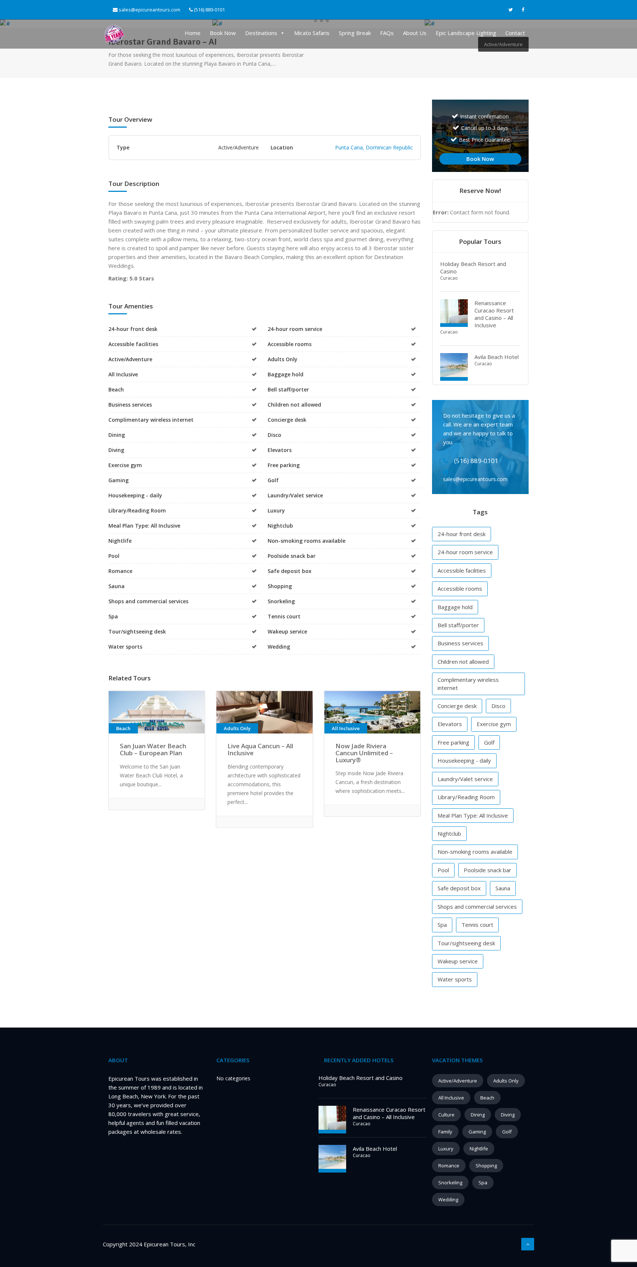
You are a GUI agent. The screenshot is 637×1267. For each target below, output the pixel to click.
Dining (478, 1114)
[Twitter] (510, 10)
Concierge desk (457, 706)
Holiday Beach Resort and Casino (360, 1077)
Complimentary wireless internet (468, 683)
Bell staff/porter (458, 625)
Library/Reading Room (466, 797)
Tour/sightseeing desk (466, 943)
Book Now (223, 33)
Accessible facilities (462, 570)
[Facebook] (523, 10)
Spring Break (355, 33)
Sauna (502, 888)
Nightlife (479, 1148)
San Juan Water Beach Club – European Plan (153, 749)
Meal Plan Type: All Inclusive (473, 815)
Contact (515, 33)
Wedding (448, 1199)
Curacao (449, 278)
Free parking (453, 742)
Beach (487, 1097)
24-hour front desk (461, 534)
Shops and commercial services (477, 906)
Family (445, 1131)
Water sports (455, 979)
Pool (443, 870)
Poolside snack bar (487, 870)
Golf (489, 742)
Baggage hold (455, 607)
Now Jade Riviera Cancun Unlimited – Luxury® (364, 753)
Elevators (450, 724)
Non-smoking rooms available (475, 851)
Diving (508, 1114)
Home (193, 33)
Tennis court (477, 924)
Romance (448, 1165)
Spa (442, 924)
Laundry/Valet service (465, 779)
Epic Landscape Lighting (466, 33)
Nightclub (449, 833)
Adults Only (506, 1080)
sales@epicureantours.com (149, 9)
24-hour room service (465, 552)
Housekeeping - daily (464, 760)
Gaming (477, 1131)
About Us (415, 33)
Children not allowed (463, 661)
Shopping (486, 1165)
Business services (460, 643)
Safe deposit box (459, 888)
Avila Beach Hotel (496, 356)
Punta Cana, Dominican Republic (374, 147)
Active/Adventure (457, 1080)
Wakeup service (458, 961)
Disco (498, 706)
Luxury (445, 1148)
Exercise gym (494, 724)
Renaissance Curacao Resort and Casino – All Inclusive (494, 314)
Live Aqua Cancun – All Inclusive (260, 749)
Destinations (261, 33)
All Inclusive (451, 1097)
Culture (446, 1114)
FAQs (387, 33)
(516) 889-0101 (209, 9)
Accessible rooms (460, 588)
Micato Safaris (312, 33)
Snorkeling (450, 1182)
